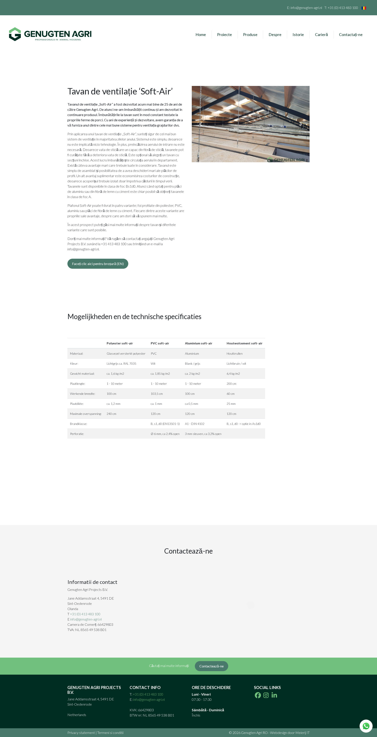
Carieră (321, 34)
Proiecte (224, 34)
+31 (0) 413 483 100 (343, 7)
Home (200, 34)
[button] (200, 124)
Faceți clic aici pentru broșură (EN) (98, 264)
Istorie (298, 34)
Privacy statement (81, 732)
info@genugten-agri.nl (306, 7)
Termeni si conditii (110, 732)
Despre (275, 34)
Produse (250, 34)
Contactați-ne (351, 34)
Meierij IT (302, 732)
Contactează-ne (211, 666)
